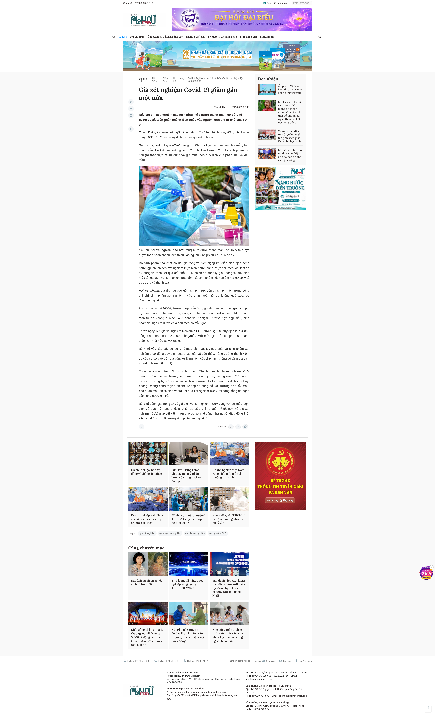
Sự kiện (122, 36)
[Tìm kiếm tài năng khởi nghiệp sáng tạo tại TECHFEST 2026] (188, 564)
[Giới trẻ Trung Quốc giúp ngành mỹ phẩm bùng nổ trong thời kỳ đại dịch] (188, 453)
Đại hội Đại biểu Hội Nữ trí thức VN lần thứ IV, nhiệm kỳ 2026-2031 (216, 79)
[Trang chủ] (113, 37)
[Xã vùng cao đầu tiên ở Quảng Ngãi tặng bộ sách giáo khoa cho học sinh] (267, 134)
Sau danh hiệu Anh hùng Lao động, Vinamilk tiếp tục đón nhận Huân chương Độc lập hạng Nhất (228, 588)
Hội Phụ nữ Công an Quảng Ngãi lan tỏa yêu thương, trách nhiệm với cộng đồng (188, 635)
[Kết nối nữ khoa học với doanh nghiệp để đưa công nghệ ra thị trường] (267, 153)
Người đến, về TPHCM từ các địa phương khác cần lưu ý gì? (228, 519)
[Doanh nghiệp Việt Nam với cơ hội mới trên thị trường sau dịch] (229, 453)
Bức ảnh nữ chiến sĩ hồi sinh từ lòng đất (146, 582)
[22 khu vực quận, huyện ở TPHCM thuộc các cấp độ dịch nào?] (188, 499)
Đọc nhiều (268, 79)
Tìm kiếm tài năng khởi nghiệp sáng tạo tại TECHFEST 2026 (187, 584)
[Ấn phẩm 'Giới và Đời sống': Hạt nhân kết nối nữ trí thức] (267, 89)
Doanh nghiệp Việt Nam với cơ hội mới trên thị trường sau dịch (228, 473)
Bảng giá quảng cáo (277, 3)
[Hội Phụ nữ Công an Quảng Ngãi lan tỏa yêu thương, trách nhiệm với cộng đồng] (188, 613)
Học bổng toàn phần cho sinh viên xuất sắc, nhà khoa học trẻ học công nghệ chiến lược (228, 635)
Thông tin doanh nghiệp (239, 661)
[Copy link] (131, 102)
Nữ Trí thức (137, 36)
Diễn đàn (165, 79)
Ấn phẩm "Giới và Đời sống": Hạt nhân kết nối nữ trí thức (290, 89)
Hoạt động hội (178, 79)
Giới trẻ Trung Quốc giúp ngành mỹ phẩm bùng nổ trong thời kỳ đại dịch (186, 475)
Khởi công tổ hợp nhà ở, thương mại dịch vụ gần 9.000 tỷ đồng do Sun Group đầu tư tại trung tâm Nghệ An (147, 637)
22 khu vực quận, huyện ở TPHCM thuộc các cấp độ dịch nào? (188, 519)
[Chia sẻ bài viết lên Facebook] (131, 108)
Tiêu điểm (154, 79)
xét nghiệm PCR (218, 533)
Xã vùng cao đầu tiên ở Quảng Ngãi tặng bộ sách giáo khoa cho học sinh (289, 136)
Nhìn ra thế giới (195, 36)
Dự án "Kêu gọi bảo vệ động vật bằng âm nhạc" (147, 472)
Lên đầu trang (305, 661)
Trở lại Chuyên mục (141, 426)
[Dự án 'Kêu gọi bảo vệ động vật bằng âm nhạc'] (148, 453)
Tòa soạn (287, 661)
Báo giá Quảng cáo (265, 661)
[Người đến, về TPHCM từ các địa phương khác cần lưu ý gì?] (229, 499)
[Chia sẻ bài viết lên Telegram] (131, 115)
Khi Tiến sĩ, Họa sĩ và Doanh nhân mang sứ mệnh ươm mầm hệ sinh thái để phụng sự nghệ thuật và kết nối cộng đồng (289, 112)
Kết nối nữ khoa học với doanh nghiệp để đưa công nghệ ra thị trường (290, 155)
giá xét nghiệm (147, 533)
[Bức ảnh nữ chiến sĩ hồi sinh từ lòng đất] (148, 564)
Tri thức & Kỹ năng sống (222, 36)
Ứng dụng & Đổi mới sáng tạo (165, 36)
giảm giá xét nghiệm (170, 533)
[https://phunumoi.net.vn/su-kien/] (131, 129)
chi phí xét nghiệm (195, 533)
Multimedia (267, 36)
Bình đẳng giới (248, 36)
